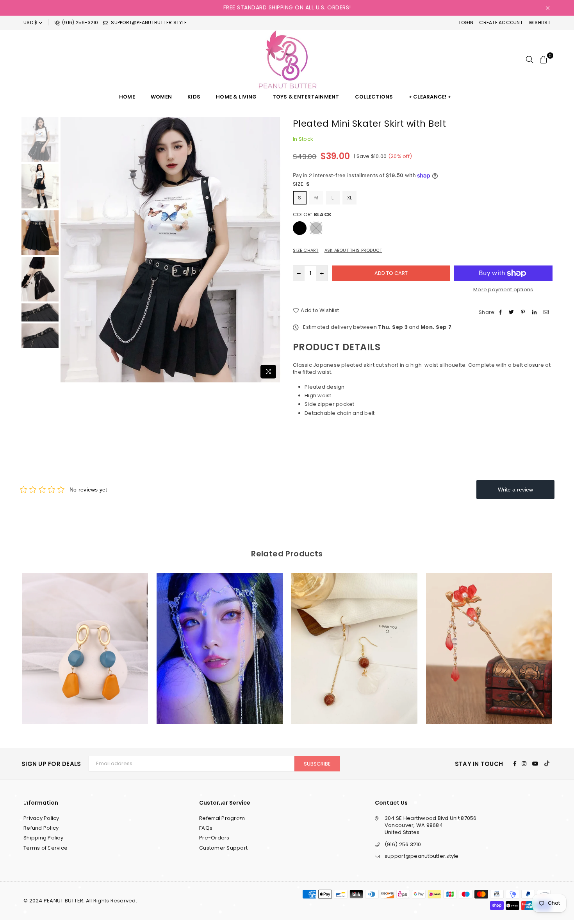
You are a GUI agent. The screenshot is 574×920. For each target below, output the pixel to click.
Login (466, 22)
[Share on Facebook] (501, 312)
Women (161, 96)
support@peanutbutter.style (148, 22)
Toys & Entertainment (306, 96)
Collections (374, 96)
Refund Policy (41, 828)
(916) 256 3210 (403, 844)
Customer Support (223, 848)
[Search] (529, 59)
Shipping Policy (43, 837)
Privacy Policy (41, 818)
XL (349, 197)
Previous (67, 249)
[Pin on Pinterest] (524, 312)
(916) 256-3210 (79, 22)
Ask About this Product (353, 250)
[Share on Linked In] (535, 312)
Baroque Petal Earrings (354, 638)
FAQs (205, 828)
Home (127, 96)
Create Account (501, 22)
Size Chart (306, 250)
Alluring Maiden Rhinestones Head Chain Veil (219, 638)
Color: (312, 214)
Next (274, 249)
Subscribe (317, 764)
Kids (193, 96)
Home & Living (236, 96)
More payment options (503, 289)
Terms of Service (45, 848)
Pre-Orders (214, 837)
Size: (301, 184)
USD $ (30, 22)
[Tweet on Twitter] (512, 312)
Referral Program (222, 818)
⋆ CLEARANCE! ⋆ (430, 96)
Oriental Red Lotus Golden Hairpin (489, 638)
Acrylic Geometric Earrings (85, 633)
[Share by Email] (547, 312)
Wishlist (540, 22)
